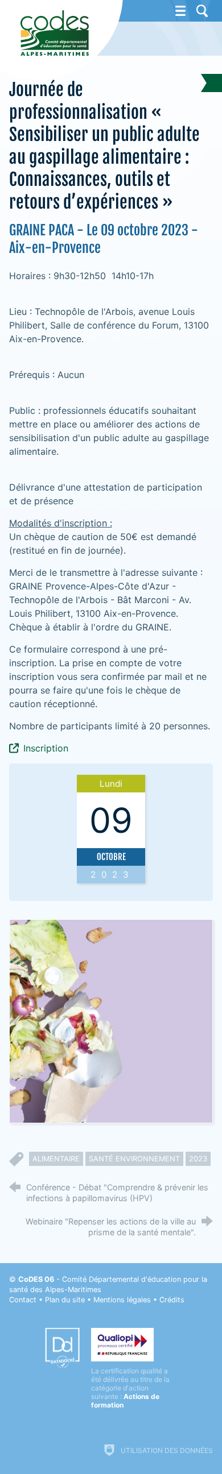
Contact (22, 1300)
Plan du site (65, 1300)
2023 (198, 1159)
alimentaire (56, 1159)
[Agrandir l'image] (111, 1020)
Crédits (171, 1300)
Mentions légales (122, 1300)
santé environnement (134, 1159)
